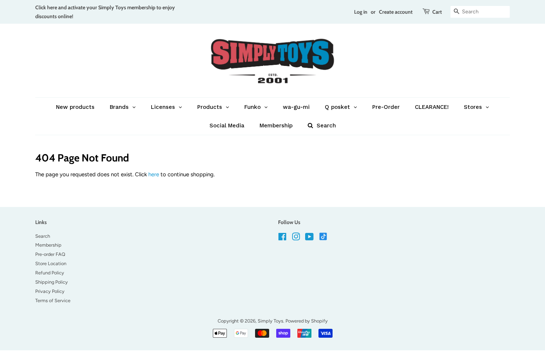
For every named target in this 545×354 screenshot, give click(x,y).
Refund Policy (49, 272)
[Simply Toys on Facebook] (282, 238)
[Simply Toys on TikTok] (324, 236)
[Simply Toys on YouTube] (309, 238)
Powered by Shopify (306, 321)
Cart (437, 12)
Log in (360, 12)
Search (42, 236)
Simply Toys (270, 321)
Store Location (50, 263)
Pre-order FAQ (50, 254)
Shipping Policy (51, 282)
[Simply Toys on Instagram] (296, 238)
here (153, 174)
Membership (48, 245)
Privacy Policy (50, 291)
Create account (396, 12)
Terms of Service (52, 300)
